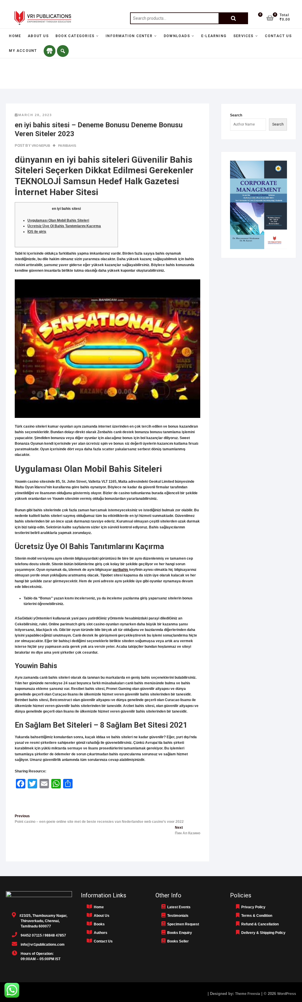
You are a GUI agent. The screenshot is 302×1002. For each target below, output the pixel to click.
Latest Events (178, 907)
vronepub (40, 145)
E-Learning (213, 36)
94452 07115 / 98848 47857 (41, 935)
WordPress (286, 994)
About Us (38, 36)
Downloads (177, 36)
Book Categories (74, 36)
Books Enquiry (178, 933)
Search (233, 18)
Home (15, 36)
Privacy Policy (252, 907)
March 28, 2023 (35, 115)
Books (98, 924)
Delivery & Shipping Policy (262, 933)
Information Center (129, 36)
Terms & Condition (255, 916)
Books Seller (177, 941)
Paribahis (67, 145)
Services (243, 36)
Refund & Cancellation (259, 924)
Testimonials (176, 916)
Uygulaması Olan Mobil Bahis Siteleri (58, 220)
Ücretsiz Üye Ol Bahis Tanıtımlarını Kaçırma (64, 226)
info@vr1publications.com (41, 944)
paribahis (120, 570)
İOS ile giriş (36, 232)
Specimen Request (182, 924)
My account (23, 51)
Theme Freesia (247, 994)
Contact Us (278, 36)
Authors (99, 933)
